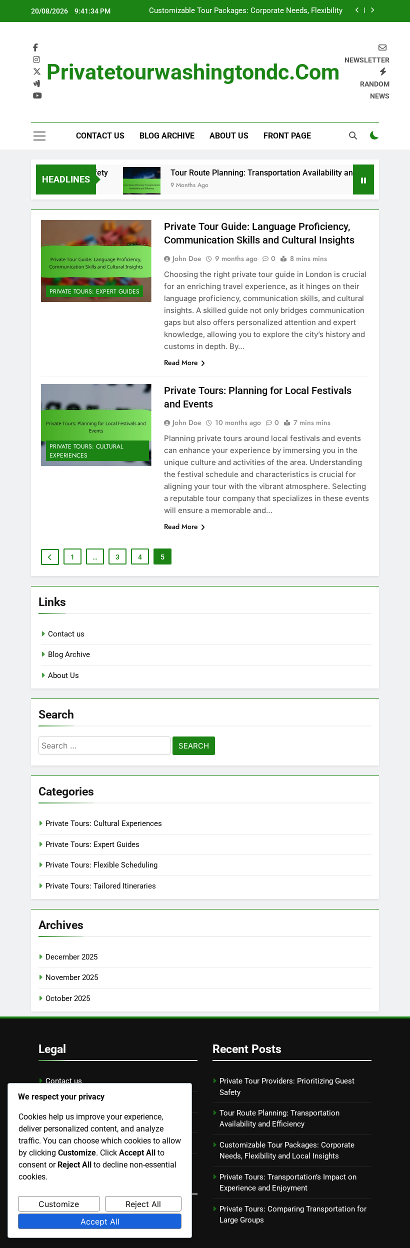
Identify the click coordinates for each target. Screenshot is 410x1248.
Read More (181, 363)
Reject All (143, 1204)
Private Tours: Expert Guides (95, 291)
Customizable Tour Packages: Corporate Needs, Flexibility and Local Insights (245, 11)
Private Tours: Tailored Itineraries (101, 886)
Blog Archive (167, 135)
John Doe (187, 259)
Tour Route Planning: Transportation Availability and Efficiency (272, 173)
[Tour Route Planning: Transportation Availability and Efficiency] (132, 185)
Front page (287, 135)
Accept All (100, 1221)
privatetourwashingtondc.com (193, 72)
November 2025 (72, 977)
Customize (58, 1204)
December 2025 (72, 957)
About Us (229, 135)
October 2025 (68, 998)
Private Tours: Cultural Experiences (86, 451)
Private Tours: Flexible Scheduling (102, 865)
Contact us (100, 135)
